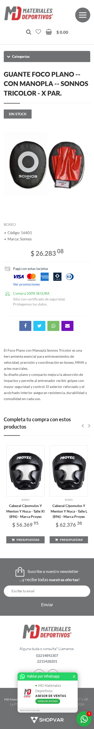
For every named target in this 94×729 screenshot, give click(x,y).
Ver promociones (26, 284)
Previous (10, 163)
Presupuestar (27, 540)
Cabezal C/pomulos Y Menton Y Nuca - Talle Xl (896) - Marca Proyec (25, 511)
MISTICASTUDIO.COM (30, 710)
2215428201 (47, 661)
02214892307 (47, 655)
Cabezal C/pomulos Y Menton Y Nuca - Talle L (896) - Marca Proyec (69, 511)
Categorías (21, 56)
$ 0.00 (62, 32)
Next (83, 163)
